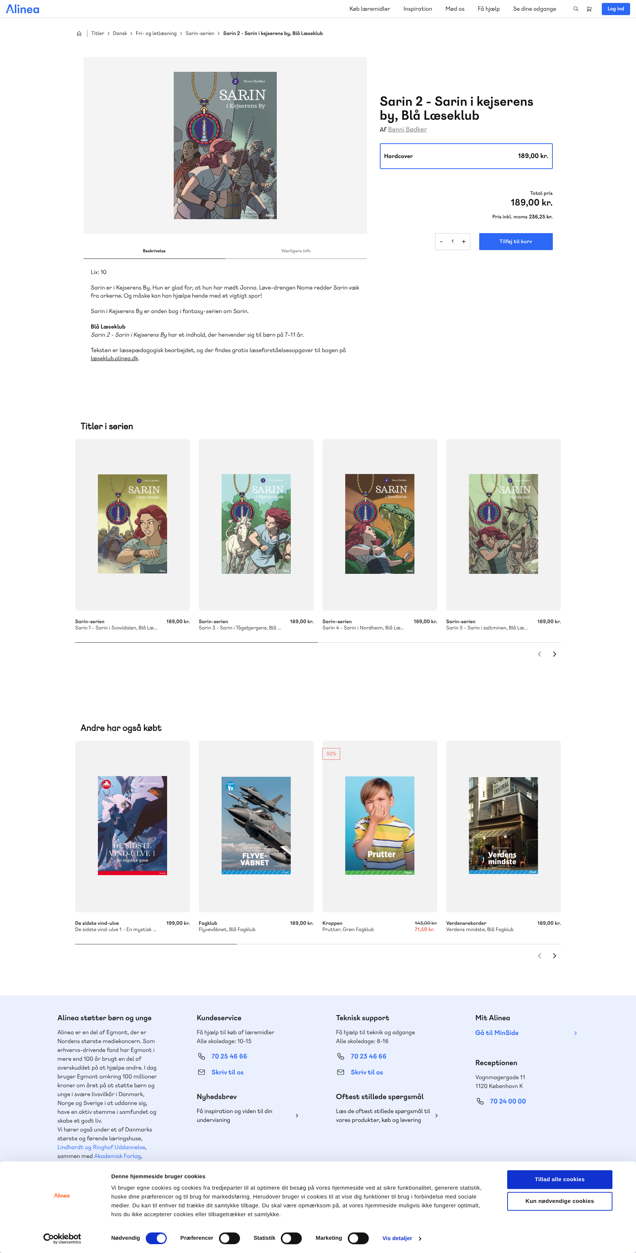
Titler (97, 34)
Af (383, 130)
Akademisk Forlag (117, 1156)
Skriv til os (228, 1072)
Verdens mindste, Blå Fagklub (503, 826)
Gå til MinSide (497, 1033)
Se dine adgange (534, 9)
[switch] (229, 1238)
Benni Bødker (407, 129)
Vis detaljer (397, 1238)
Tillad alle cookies (560, 1179)
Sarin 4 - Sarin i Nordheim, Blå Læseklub (379, 525)
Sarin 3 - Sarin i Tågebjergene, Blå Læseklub (256, 525)
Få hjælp (489, 9)
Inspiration (417, 9)
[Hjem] (22, 8)
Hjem (79, 33)
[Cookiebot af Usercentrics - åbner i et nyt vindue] (62, 1238)
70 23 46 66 (368, 1056)
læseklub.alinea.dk (114, 358)
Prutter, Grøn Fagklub (379, 826)
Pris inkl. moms (509, 217)
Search (576, 8)
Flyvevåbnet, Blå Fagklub (256, 826)
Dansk (120, 34)
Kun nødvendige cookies (560, 1201)
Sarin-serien (200, 34)
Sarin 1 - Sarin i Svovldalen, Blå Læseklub (132, 525)
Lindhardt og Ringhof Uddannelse (101, 1147)
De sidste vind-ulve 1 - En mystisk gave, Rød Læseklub (132, 826)
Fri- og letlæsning (156, 34)
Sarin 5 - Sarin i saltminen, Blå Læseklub (503, 525)
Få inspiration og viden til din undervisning (235, 1115)
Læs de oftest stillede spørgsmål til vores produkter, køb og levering (383, 1115)
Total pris (541, 193)
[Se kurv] (589, 8)
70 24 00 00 (508, 1101)
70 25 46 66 (229, 1056)
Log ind (616, 9)
